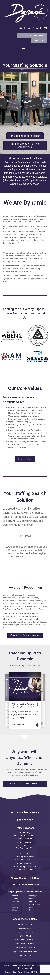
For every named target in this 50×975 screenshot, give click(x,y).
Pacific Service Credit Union (25, 940)
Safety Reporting (25, 955)
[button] (25, 784)
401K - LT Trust (25, 936)
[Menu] (23, 50)
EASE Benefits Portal (25, 932)
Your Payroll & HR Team (25, 944)
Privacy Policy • (24, 972)
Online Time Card (25, 925)
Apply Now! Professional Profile (25, 951)
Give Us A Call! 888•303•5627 (32, 35)
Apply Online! (39, 41)
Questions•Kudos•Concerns (25, 948)
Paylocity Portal (25, 928)
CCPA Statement (38, 972)
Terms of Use (10, 972)
